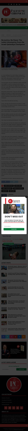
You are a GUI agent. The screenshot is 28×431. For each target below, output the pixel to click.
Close (26, 197)
